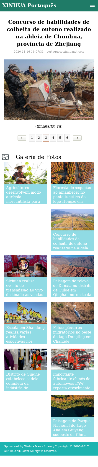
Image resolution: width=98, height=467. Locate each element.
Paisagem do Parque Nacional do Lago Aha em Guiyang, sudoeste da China (71, 428)
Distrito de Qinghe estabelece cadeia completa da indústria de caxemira (23, 383)
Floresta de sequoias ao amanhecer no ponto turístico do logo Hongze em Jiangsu (72, 197)
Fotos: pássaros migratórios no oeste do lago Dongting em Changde (72, 335)
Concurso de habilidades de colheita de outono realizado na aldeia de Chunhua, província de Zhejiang (70, 248)
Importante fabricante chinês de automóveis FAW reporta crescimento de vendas (71, 383)
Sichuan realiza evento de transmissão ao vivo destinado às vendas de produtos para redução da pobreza (24, 292)
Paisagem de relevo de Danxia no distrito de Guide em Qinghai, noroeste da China (72, 290)
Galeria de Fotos (38, 157)
